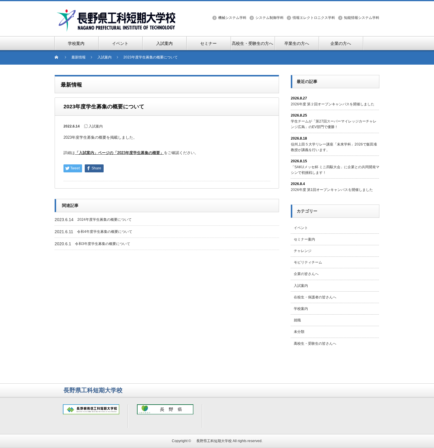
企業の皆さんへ (306, 274)
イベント (301, 228)
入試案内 (96, 126)
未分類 (299, 332)
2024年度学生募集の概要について (104, 220)
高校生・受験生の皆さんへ (315, 343)
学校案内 (301, 309)
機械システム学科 (232, 18)
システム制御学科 (269, 18)
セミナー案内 (304, 239)
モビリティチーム (308, 262)
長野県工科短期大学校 (212, 441)
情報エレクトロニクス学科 (314, 18)
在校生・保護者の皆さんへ (315, 297)
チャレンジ (302, 251)
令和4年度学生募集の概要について (104, 232)
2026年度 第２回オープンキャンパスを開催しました (332, 104)
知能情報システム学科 (361, 18)
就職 (297, 320)
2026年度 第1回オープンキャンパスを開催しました (332, 190)
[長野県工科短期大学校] (117, 12)
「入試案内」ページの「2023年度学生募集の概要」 (119, 153)
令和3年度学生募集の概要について (102, 244)
